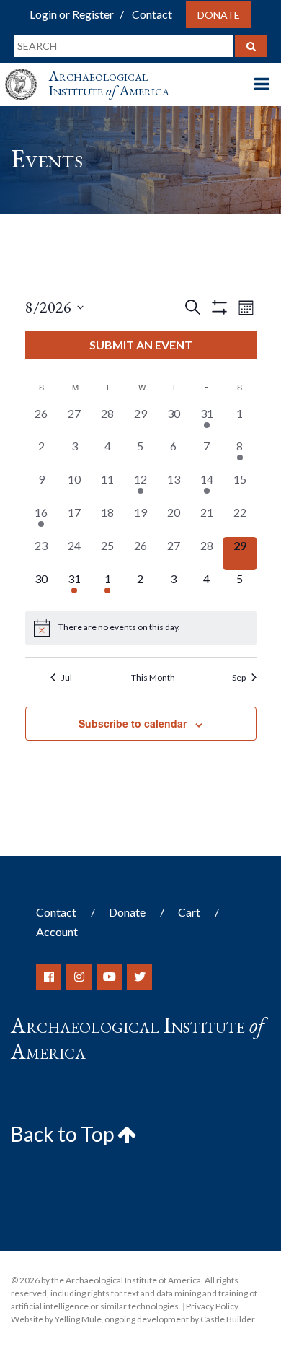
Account (57, 931)
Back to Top (64, 1134)
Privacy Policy (212, 1306)
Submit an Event (140, 345)
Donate (218, 15)
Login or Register (72, 14)
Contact (152, 14)
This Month (153, 677)
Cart (189, 912)
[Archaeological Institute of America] (27, 71)
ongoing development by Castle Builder (179, 1319)
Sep (239, 677)
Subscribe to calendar (133, 723)
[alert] (141, 628)
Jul (66, 677)
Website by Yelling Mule (56, 1319)
